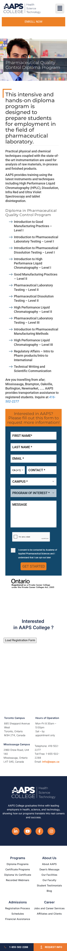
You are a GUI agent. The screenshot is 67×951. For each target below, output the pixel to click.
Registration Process (17, 908)
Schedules (17, 913)
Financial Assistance (17, 918)
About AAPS (49, 864)
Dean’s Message (49, 869)
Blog (49, 890)
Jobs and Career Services (49, 908)
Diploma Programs (18, 864)
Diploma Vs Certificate (17, 874)
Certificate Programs (17, 869)
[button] (59, 9)
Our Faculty (49, 880)
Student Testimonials (49, 885)
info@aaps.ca (50, 761)
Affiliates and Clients (49, 913)
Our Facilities (49, 874)
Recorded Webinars (17, 880)
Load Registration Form (20, 640)
